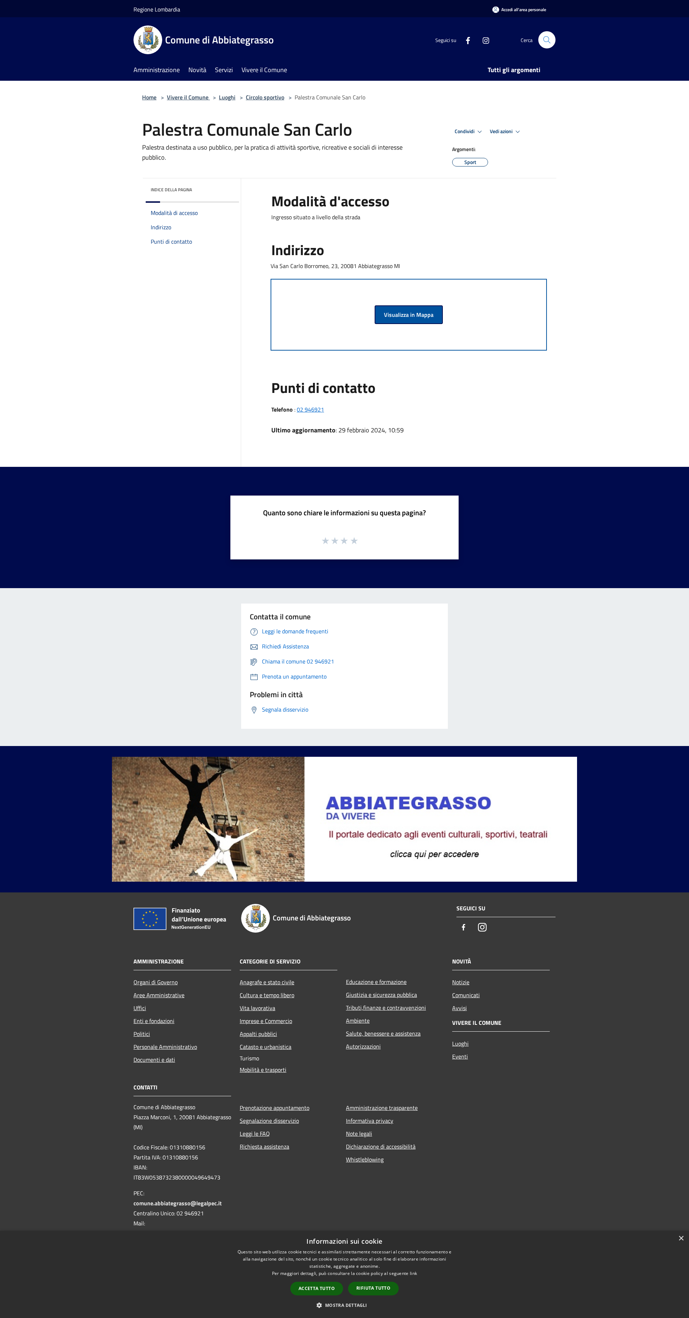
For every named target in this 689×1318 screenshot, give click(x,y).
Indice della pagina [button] (171, 189)
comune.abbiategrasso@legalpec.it (177, 1203)
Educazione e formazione (376, 981)
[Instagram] (483, 39)
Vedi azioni (502, 131)
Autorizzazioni (363, 1046)
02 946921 (310, 409)
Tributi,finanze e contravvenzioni (386, 1007)
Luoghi (227, 97)
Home (149, 97)
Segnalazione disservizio (269, 1120)
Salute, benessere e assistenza (383, 1033)
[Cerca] (547, 39)
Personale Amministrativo (165, 1046)
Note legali (359, 1133)
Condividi (465, 131)
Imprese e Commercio (266, 1021)
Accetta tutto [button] (317, 1288)
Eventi (460, 1056)
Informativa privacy (369, 1120)
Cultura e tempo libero (267, 995)
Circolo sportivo (265, 97)
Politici (141, 1033)
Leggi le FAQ (255, 1133)
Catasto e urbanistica (265, 1046)
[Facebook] (465, 39)
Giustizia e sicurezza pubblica (381, 994)
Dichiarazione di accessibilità (381, 1146)
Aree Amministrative (158, 995)
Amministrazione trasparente (382, 1107)
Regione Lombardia (156, 9)
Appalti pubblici (258, 1033)
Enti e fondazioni (153, 1021)
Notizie (460, 982)
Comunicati (466, 995)
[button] (344, 1305)
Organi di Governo (155, 982)
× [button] (681, 1238)
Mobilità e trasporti (263, 1069)
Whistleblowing (365, 1159)
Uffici (139, 1008)
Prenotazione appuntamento (274, 1107)
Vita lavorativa (257, 1008)
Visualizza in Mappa (408, 314)
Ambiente (358, 1020)
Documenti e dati (154, 1059)
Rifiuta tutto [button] (373, 1288)
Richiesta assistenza (264, 1146)
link (413, 1273)
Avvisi (459, 1008)
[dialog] (344, 1274)
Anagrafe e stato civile (267, 982)
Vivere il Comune (188, 97)
